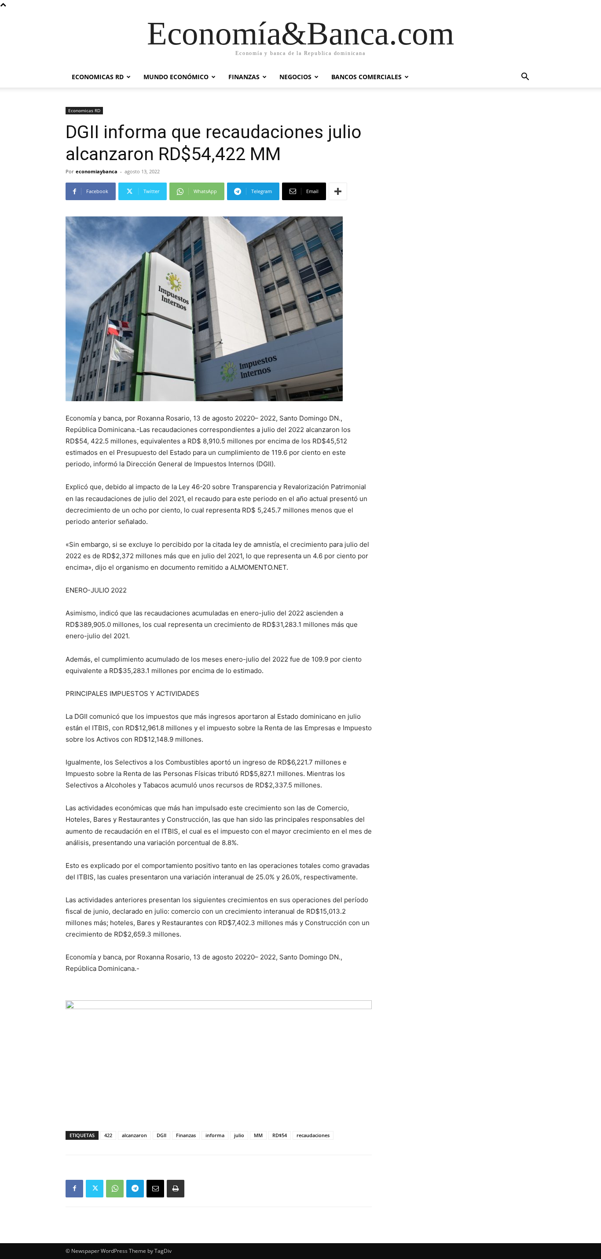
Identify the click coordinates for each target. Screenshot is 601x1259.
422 (108, 1135)
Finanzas (244, 77)
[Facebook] (74, 1188)
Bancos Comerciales (366, 77)
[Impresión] (175, 1188)
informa (214, 1135)
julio (239, 1135)
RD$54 (279, 1135)
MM (258, 1135)
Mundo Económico (176, 77)
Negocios (295, 77)
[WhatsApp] (115, 1188)
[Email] (155, 1188)
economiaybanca (96, 171)
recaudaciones (313, 1135)
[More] (338, 191)
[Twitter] (94, 1188)
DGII (161, 1135)
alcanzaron (134, 1135)
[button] (524, 77)
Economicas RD (98, 77)
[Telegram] (135, 1188)
